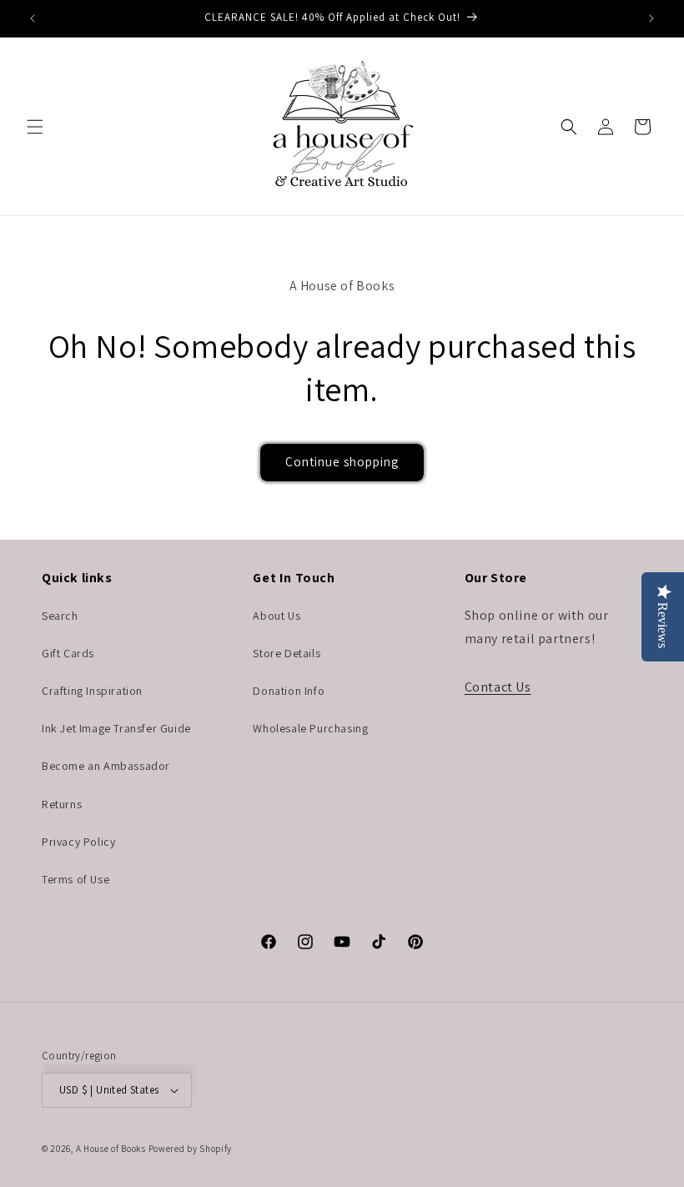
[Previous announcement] (32, 18)
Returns (62, 804)
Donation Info (288, 690)
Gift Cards (68, 653)
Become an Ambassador (106, 765)
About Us (276, 615)
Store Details (286, 653)
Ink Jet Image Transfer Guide (116, 728)
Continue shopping (342, 462)
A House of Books (111, 1148)
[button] (35, 126)
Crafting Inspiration (92, 690)
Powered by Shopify (190, 1148)
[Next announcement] (651, 18)
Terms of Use (75, 879)
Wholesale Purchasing (310, 728)
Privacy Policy (78, 841)
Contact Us (498, 687)
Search (60, 615)
